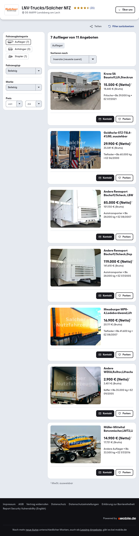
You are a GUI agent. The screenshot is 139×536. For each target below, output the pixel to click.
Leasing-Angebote (91, 529)
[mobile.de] (127, 518)
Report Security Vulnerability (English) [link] (24, 508)
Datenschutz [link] (58, 504)
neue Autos (32, 529)
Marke (9, 81)
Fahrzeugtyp (13, 65)
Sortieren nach (59, 53)
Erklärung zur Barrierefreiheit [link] (118, 504)
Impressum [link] (9, 504)
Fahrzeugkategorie (17, 36)
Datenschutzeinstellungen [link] (84, 504)
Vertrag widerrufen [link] (37, 504)
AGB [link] (21, 504)
